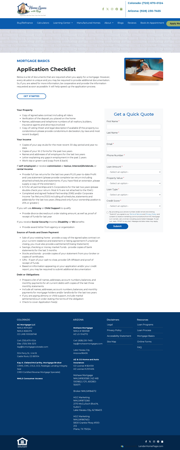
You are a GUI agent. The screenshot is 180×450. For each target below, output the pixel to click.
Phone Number (116, 155)
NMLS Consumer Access (30, 378)
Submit (117, 226)
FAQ (139, 347)
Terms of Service (136, 214)
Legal (110, 324)
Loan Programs (145, 324)
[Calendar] (121, 9)
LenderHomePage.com (150, 446)
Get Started (31, 96)
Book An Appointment (152, 23)
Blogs (120, 23)
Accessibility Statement (119, 336)
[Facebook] (103, 9)
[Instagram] (112, 9)
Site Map (111, 341)
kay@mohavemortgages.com (88, 344)
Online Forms (144, 341)
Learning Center (62, 23)
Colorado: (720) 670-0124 (145, 3)
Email (110, 144)
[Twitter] (107, 9)
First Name (113, 121)
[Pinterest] (116, 9)
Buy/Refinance (25, 23)
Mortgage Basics (145, 336)
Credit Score (114, 201)
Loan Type (113, 189)
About (108, 23)
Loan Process (144, 330)
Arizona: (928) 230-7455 (144, 11)
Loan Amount (115, 167)
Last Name (113, 132)
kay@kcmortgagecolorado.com (32, 347)
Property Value (115, 178)
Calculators (43, 23)
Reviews (132, 23)
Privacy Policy (151, 214)
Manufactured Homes (88, 23)
